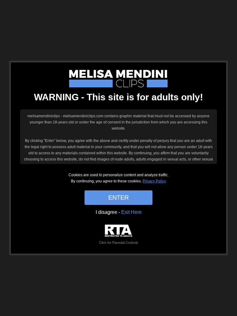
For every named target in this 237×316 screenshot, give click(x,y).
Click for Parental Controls (118, 242)
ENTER (118, 197)
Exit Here (131, 212)
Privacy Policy (154, 181)
